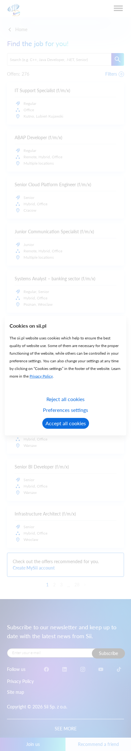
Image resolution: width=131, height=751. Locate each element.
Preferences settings (65, 410)
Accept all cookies (65, 423)
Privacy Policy (41, 376)
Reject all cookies (65, 399)
